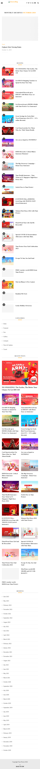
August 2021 (6, 660)
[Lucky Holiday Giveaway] (8, 308)
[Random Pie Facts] (8, 297)
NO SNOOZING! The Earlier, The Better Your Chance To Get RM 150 (26, 71)
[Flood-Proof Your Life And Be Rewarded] (8, 226)
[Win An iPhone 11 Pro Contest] (8, 285)
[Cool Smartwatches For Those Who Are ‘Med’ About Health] (8, 131)
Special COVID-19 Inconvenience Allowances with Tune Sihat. (26, 235)
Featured (5, 328)
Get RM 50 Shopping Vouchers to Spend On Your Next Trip (26, 81)
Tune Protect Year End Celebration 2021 (27, 247)
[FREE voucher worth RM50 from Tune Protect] (8, 273)
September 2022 (7, 618)
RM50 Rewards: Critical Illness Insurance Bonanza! (26, 153)
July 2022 (6, 626)
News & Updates (8, 345)
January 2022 (7, 648)
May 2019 (6, 720)
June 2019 (6, 716)
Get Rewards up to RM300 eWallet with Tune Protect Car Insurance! (27, 105)
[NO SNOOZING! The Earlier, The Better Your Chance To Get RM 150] (8, 72)
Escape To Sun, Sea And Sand (25, 258)
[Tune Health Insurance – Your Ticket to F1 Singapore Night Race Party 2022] (8, 178)
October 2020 (7, 682)
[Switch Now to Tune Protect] (8, 190)
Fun (4, 332)
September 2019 (7, 707)
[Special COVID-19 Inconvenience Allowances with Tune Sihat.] (8, 237)
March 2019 (6, 729)
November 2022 (7, 609)
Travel (3, 44)
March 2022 (6, 639)
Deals (4, 324)
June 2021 (6, 669)
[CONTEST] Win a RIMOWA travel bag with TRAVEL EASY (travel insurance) (26, 201)
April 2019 (6, 724)
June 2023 (6, 596)
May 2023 (6, 601)
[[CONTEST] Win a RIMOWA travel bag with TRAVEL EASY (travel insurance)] (8, 202)
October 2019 (7, 703)
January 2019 (7, 737)
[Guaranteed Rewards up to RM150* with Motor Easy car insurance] (8, 95)
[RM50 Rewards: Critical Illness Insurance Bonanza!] (8, 155)
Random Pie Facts (21, 294)
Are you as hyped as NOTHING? (26, 140)
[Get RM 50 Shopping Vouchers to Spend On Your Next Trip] (8, 83)
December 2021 (7, 652)
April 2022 (6, 635)
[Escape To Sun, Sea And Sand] (8, 261)
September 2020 (7, 686)
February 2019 (7, 733)
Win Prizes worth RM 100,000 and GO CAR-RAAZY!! (28, 571)
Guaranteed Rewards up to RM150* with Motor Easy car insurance (25, 94)
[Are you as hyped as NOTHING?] (8, 143)
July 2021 (6, 665)
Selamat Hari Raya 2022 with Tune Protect (27, 212)
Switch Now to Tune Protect (24, 187)
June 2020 (6, 695)
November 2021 (7, 656)
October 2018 (7, 750)
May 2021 (6, 673)
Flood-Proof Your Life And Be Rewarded (25, 224)
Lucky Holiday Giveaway (24, 305)
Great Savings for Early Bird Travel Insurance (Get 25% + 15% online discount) (27, 118)
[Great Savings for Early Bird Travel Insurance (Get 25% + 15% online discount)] (8, 119)
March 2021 (6, 677)
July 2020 (6, 690)
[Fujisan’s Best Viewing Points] (20, 29)
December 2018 (7, 741)
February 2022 (7, 643)
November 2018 (7, 746)
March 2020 (6, 699)
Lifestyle (5, 341)
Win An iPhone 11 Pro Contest (25, 282)
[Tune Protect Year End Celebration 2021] (8, 249)
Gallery (5, 336)
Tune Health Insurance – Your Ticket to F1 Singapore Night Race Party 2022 (26, 177)
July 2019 (6, 712)
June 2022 (6, 631)
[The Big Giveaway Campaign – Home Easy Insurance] (8, 166)
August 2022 (6, 622)
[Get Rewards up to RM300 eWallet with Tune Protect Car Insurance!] (8, 107)
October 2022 (7, 613)
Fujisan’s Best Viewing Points (11, 47)
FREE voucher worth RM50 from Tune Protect (26, 271)
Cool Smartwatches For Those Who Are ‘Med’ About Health (25, 129)
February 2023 (7, 605)
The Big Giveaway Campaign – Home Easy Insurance (25, 164)
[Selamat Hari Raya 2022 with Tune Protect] (8, 214)
